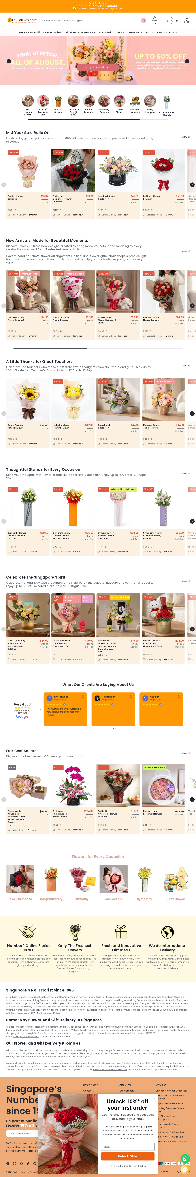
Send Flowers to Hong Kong (170, 1132)
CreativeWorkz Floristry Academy (24, 1009)
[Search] (143, 20)
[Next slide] (187, 61)
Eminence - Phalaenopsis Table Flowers (60, 814)
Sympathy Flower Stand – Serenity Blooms (152, 536)
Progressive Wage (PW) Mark (26, 1013)
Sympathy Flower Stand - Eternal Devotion (107, 536)
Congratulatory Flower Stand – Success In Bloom (62, 536)
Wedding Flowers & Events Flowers (170, 1110)
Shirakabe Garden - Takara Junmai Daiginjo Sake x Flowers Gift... (107, 646)
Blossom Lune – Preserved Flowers (152, 812)
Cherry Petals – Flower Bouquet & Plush (107, 320)
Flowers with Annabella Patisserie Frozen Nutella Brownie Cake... (17, 817)
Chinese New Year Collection (171, 1090)
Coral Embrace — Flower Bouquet (17, 318)
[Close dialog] (153, 1097)
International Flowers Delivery (171, 1141)
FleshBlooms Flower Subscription (166, 1118)
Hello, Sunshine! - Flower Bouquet (62, 426)
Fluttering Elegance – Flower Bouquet (62, 199)
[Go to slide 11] (115, 728)
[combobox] (93, 20)
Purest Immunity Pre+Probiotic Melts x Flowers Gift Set (16, 644)
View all (186, 136)
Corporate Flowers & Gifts (169, 1103)
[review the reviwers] (179, 697)
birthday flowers (173, 997)
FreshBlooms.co (122, 1009)
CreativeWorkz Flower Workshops (167, 1126)
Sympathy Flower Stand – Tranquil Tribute (17, 536)
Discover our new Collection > (98, 67)
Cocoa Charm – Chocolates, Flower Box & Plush (152, 643)
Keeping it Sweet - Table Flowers (107, 197)
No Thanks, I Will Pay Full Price (128, 1166)
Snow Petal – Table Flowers (105, 426)
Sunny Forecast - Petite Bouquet (17, 426)
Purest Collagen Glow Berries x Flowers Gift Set (61, 643)
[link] (28, 105)
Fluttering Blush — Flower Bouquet (62, 318)
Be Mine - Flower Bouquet (151, 197)
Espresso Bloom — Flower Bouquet (152, 318)
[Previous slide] (9, 61)
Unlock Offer (128, 1156)
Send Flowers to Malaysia (169, 1136)
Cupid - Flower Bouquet (15, 197)
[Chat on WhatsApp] (185, 1158)
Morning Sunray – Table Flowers (152, 426)
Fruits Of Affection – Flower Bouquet (107, 814)
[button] (72, 32)
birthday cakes (14, 1000)
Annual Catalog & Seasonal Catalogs (170, 1097)
